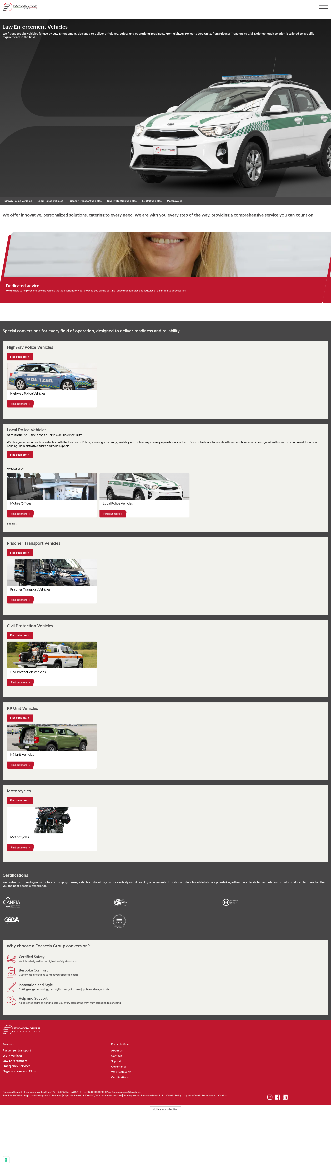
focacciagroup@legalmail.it (127, 1092)
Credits (222, 1095)
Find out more (18, 356)
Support (116, 1061)
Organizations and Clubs (20, 1071)
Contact (116, 1056)
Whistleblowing (121, 1072)
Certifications (119, 1077)
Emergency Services (16, 1066)
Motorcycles (174, 201)
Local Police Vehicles (50, 201)
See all (11, 523)
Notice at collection (165, 1109)
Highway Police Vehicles (17, 201)
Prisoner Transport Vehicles (85, 201)
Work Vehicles (12, 1055)
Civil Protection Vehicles (122, 201)
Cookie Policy (174, 1095)
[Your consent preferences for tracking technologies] (6, 1159)
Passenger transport (17, 1050)
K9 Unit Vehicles (152, 201)
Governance (118, 1066)
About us (117, 1050)
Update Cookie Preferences (199, 1095)
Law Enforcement (15, 1061)
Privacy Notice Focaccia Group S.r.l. (143, 1095)
